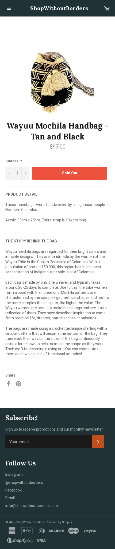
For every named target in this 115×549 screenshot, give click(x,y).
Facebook (13, 490)
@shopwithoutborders (24, 482)
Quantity (13, 161)
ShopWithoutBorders (57, 8)
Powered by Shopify (59, 522)
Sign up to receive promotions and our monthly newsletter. (54, 429)
